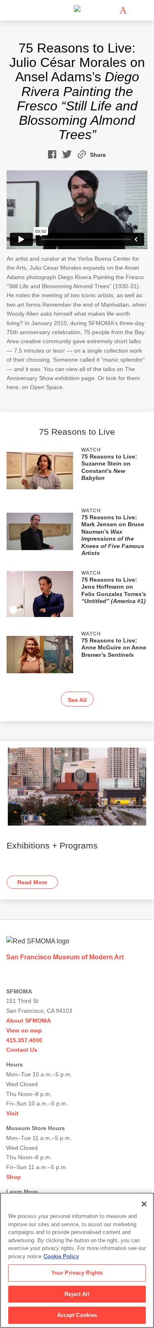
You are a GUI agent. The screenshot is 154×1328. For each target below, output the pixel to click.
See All (77, 700)
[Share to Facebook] (52, 156)
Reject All (76, 1294)
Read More (32, 882)
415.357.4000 (24, 1040)
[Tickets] (123, 10)
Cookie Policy (61, 1256)
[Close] (144, 1204)
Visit (12, 1113)
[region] (77, 1260)
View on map (24, 1030)
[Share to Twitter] (67, 156)
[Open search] (135, 10)
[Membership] (110, 10)
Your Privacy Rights (77, 1273)
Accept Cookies (77, 1315)
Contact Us (21, 1049)
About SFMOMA (28, 1020)
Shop (13, 1177)
